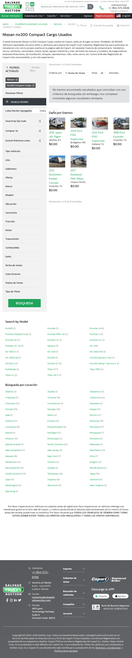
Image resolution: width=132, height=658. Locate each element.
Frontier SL (53, 340)
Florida (9, 409)
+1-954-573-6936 (118, 8)
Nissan (58, 24)
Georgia (51, 409)
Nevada (9, 456)
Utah (8, 479)
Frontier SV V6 (13, 346)
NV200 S (10, 363)
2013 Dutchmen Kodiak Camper (55, 176)
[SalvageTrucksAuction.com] (32, 4)
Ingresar (88, 15)
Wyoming (10, 491)
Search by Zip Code (16, 121)
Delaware (95, 403)
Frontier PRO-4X (56, 334)
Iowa (7, 415)
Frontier (94, 328)
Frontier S (95, 334)
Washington (12, 485)
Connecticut (53, 403)
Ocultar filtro (35, 69)
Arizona (52, 397)
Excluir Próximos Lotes (18, 140)
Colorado (10, 403)
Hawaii (93, 409)
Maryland (95, 427)
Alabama (95, 391)
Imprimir (124, 25)
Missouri (10, 438)
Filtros (83, 25)
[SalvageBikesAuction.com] (27, 9)
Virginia (51, 479)
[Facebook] (7, 600)
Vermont (95, 479)
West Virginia (97, 485)
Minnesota (95, 433)
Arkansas (10, 397)
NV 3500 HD (12, 358)
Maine (8, 433)
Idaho (50, 415)
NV (92, 346)
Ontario (51, 462)
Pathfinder (11, 369)
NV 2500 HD (96, 352)
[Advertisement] (66, 538)
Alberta (9, 391)
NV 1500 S (10, 352)
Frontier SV (96, 340)
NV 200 (51, 352)
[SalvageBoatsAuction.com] (32, 9)
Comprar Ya (12, 130)
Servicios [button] (65, 15)
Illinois (93, 415)
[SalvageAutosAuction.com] (27, 4)
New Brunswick (13, 444)
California (95, 397)
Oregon (94, 462)
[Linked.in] (15, 600)
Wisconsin (52, 485)
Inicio (6, 24)
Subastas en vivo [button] (33, 15)
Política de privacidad (65, 651)
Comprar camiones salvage (31, 24)
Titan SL (9, 375)
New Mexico (96, 450)
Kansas (51, 421)
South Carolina (13, 474)
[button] (24, 151)
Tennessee (53, 474)
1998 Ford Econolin (119, 134)
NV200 (51, 358)
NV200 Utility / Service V (103, 363)
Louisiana (10, 427)
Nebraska (95, 444)
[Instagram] (11, 600)
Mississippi (53, 438)
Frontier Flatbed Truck (17, 334)
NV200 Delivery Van (101, 358)
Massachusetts (55, 427)
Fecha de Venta (76, 73)
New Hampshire (13, 450)
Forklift (9, 328)
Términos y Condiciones (107, 648)
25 (102, 73)
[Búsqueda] (90, 6)
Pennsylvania (12, 468)
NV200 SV (53, 363)
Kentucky (95, 421)
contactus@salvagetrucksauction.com (43, 598)
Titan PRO (95, 369)
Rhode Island (97, 468)
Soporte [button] (51, 15)
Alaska (51, 391)
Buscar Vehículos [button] (11, 15)
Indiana (9, 421)
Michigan (52, 433)
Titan (50, 369)
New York (52, 456)
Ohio (92, 456)
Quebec (51, 468)
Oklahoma (11, 462)
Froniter (51, 328)
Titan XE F (53, 375)
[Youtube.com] (20, 600)
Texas (93, 474)
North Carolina (55, 444)
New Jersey (53, 450)
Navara (51, 346)
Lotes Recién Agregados (19, 110)
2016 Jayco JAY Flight (55, 134)
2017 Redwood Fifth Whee (77, 174)
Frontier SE (11, 340)
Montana (95, 438)
